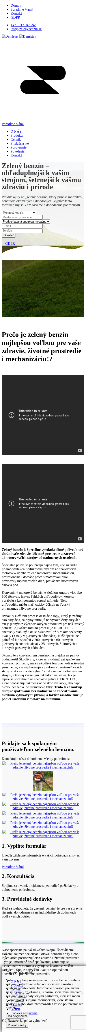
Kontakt (16, 13)
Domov (16, 5)
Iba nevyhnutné (18, 1016)
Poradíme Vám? (22, 9)
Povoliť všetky (17, 1025)
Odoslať (9, 235)
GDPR (15, 17)
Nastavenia (15, 1020)
